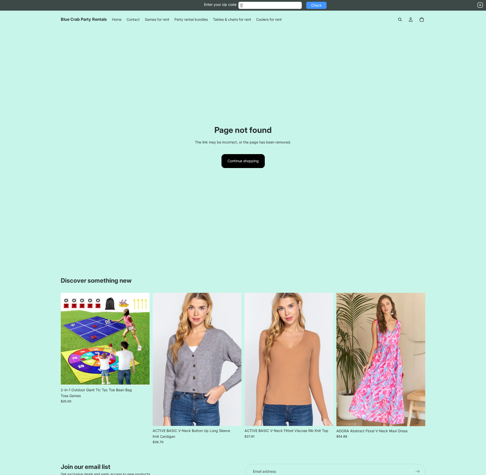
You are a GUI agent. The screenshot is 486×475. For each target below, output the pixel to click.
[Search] (400, 19)
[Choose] (233, 418)
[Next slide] (142, 339)
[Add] (141, 377)
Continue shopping (243, 161)
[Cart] (421, 19)
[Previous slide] (68, 339)
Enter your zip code (220, 4)
